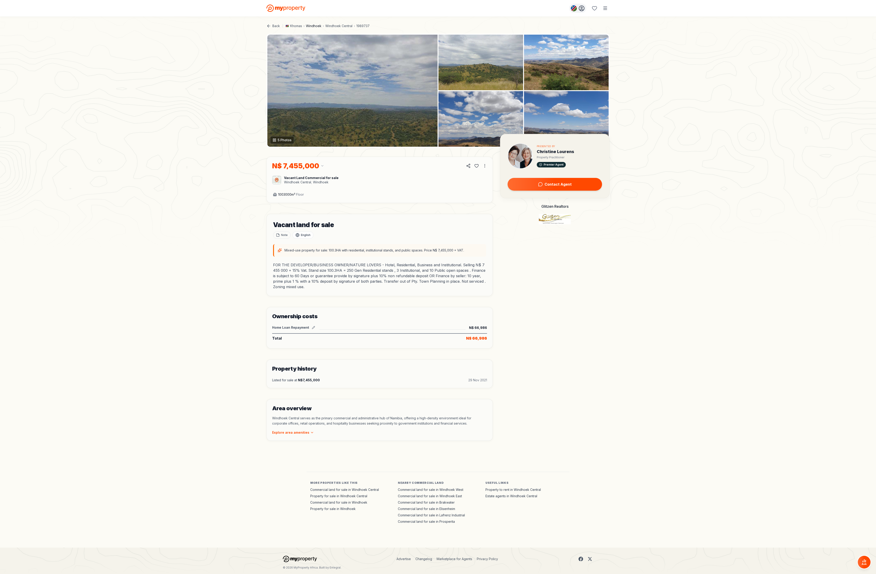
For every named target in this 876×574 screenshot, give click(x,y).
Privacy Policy (487, 559)
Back (276, 26)
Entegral (335, 567)
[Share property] (468, 166)
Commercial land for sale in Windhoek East (430, 496)
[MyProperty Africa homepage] (300, 559)
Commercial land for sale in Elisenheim (426, 509)
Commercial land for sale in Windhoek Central (344, 490)
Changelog (423, 559)
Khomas (296, 26)
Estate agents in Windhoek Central (511, 496)
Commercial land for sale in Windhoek (338, 502)
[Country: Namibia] (577, 8)
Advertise (403, 559)
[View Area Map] (276, 180)
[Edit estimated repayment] (313, 327)
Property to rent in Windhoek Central (513, 490)
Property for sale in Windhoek (333, 509)
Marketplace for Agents (454, 559)
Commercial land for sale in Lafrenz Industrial (431, 515)
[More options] (484, 166)
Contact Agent (558, 184)
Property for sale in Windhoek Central (338, 496)
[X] (590, 559)
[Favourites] (594, 8)
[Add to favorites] (476, 166)
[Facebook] (581, 559)
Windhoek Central (338, 26)
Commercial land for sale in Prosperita (426, 521)
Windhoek (313, 26)
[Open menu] (605, 8)
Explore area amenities (290, 432)
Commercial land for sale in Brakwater (426, 502)
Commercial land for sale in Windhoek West (430, 490)
